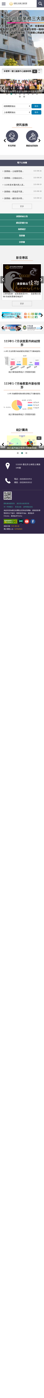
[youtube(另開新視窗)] (26, 522)
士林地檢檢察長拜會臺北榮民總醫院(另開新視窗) (33, 94)
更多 (22, 206)
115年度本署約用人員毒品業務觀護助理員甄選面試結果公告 (14, 185)
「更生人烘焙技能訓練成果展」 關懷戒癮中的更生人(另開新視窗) (15, 94)
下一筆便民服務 (39, 140)
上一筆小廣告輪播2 (2, 315)
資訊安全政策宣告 (23, 503)
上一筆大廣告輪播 (2, 88)
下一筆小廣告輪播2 (41, 315)
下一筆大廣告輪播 (41, 88)
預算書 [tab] (22, 236)
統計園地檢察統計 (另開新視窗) (22, 372)
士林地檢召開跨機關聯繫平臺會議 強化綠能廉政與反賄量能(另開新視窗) (20, 94)
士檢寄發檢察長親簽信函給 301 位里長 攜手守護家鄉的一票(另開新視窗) (11, 94)
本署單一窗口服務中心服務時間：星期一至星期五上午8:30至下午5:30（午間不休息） (19, 71)
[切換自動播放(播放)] (34, 71)
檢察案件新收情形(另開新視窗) (18, 453)
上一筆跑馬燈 (39, 70)
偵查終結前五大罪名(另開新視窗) (26, 453)
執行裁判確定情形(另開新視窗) (22, 453)
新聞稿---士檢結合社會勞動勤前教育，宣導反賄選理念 (14, 178)
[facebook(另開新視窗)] (32, 522)
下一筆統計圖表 (41, 444)
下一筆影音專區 (41, 279)
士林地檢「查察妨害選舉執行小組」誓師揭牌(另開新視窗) (28, 94)
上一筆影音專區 (2, 279)
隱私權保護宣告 (9, 503)
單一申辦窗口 (8, 507)
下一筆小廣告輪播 (41, 327)
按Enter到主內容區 (9, 2)
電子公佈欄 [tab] (22, 163)
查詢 (40, 3)
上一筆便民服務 (4, 140)
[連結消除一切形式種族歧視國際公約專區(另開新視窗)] (32, 327)
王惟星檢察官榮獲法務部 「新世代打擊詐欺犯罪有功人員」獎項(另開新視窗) (24, 94)
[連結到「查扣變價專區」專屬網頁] (12, 315)
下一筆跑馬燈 (39, 72)
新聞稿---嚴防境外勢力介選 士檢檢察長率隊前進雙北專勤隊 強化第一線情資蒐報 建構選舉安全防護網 (14, 198)
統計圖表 (22, 430)
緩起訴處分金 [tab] (22, 223)
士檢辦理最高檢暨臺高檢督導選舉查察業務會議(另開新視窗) (7, 94)
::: (1, 9)
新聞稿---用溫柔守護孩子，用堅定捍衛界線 (14, 192)
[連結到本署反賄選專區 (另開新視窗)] (12, 327)
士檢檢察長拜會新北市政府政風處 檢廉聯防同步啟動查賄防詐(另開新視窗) (24, 97)
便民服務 (22, 124)
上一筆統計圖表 (2, 444)
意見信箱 (18, 507)
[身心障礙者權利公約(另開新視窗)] (32, 315)
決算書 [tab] (22, 242)
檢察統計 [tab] (22, 229)
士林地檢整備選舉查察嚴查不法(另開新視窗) (37, 94)
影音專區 (22, 257)
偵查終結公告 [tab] (22, 216)
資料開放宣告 (28, 507)
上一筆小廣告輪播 (2, 327)
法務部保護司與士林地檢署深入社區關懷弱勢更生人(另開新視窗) (20, 97)
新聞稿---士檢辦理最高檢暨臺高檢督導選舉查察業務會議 (14, 171)
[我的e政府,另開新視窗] (21, 522)
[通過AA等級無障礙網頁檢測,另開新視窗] (10, 522)
